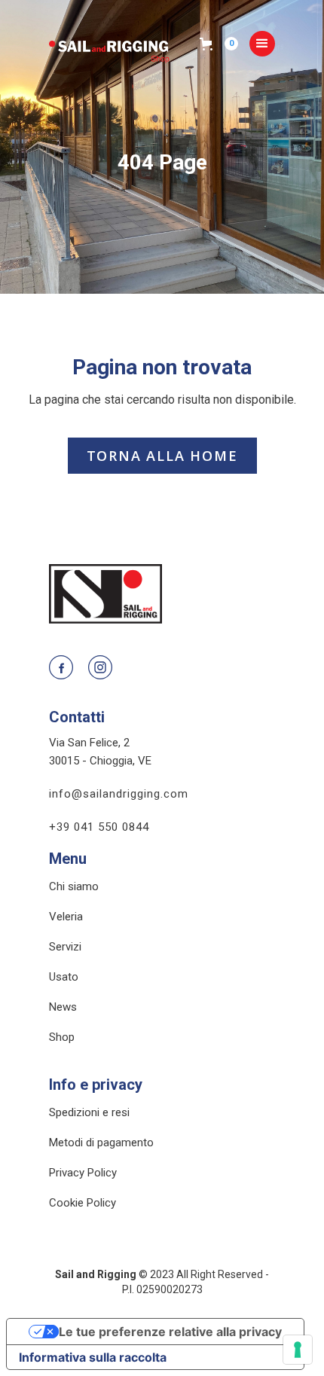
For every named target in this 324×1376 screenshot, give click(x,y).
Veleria (66, 917)
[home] (124, 43)
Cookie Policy (82, 1203)
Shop (62, 1037)
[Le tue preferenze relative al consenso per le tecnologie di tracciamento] (297, 1349)
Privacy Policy (83, 1173)
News (63, 1007)
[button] (224, 43)
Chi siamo (74, 886)
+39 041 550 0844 (99, 827)
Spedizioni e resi (89, 1112)
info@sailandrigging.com (118, 794)
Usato (63, 977)
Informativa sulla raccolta (93, 1357)
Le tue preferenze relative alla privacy (170, 1331)
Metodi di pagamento (101, 1143)
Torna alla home (162, 456)
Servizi (65, 947)
